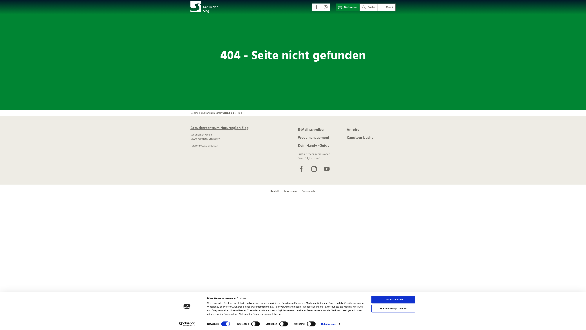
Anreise (353, 130)
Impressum (290, 191)
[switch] (255, 323)
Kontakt (274, 191)
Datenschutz (308, 191)
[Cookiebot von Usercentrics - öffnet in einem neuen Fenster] (187, 324)
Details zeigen (328, 324)
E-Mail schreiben (312, 130)
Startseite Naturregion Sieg (219, 113)
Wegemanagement (313, 138)
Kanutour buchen (361, 138)
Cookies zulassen (393, 299)
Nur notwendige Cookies (393, 308)
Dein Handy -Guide (313, 146)
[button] (316, 7)
